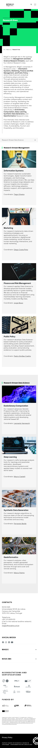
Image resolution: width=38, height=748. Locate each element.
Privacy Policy (7, 737)
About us (8, 49)
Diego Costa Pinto (21, 250)
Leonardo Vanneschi (22, 423)
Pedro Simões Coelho (22, 356)
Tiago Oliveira (19, 194)
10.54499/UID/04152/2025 (29, 719)
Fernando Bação (20, 524)
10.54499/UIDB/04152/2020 (20, 720)
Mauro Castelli (19, 477)
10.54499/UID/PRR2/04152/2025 (9, 724)
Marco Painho (19, 573)
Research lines (16, 49)
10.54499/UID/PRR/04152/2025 (11, 723)
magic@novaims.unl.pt (10, 626)
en (4, 49)
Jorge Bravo (18, 303)
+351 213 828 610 (8, 619)
